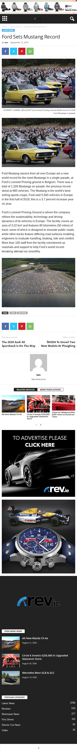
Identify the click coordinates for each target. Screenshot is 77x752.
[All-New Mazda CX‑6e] (13, 404)
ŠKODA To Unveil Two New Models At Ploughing (58, 344)
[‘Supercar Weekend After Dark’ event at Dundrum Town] (63, 403)
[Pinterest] (21, 51)
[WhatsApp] (30, 51)
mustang (22, 313)
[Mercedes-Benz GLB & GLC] (11, 678)
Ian (6, 42)
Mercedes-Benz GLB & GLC (38, 672)
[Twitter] (13, 51)
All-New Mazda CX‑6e (12, 414)
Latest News (15, 26)
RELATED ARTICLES (26, 389)
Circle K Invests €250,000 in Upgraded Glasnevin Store (38, 416)
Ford (13, 313)
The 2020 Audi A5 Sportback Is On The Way (18, 344)
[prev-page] (36, 425)
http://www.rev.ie (39, 379)
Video (5, 730)
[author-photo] (38, 362)
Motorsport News (10, 714)
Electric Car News (11, 725)
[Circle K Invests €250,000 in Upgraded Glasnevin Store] (38, 404)
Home (4, 26)
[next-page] (40, 425)
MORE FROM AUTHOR (50, 389)
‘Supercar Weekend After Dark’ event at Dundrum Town (63, 414)
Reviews (6, 708)
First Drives (8, 719)
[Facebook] (5, 51)
